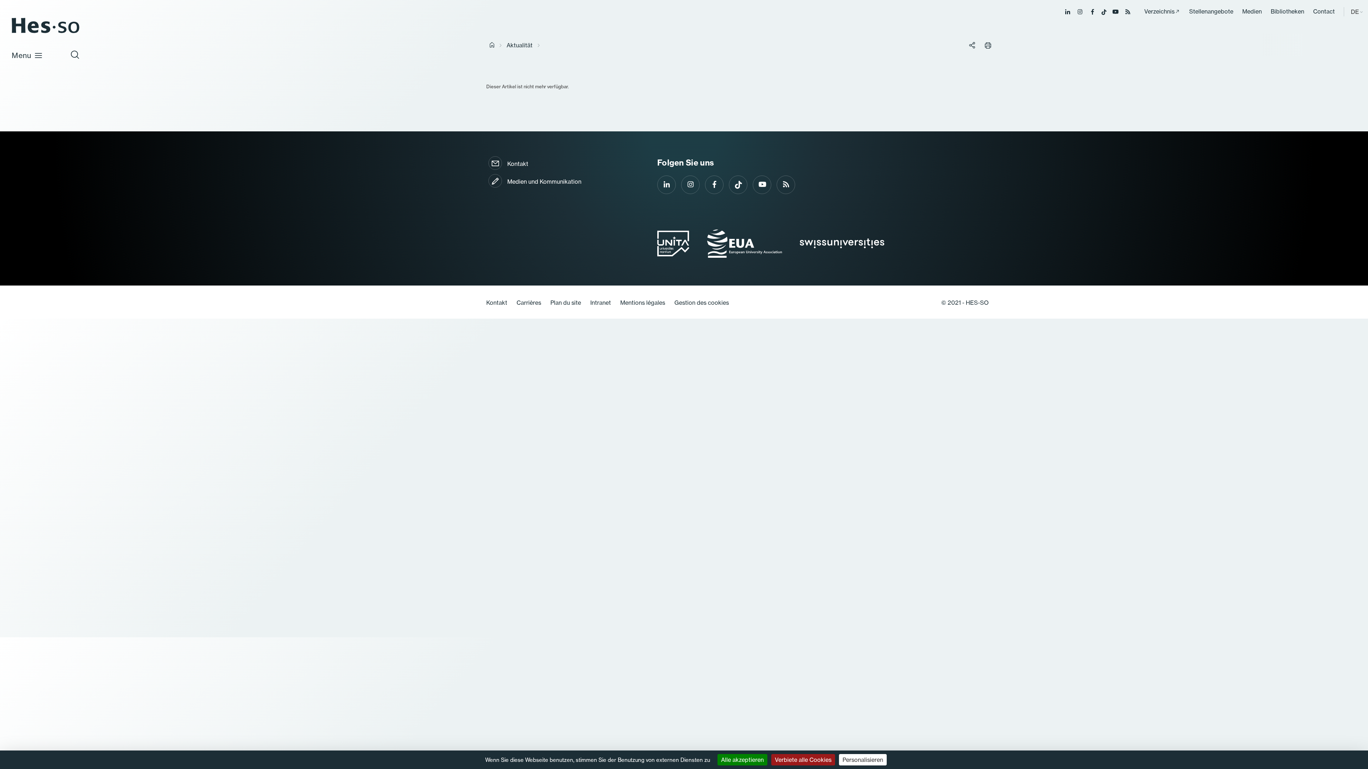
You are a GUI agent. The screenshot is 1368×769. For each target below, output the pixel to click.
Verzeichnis (1159, 11)
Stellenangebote (1211, 11)
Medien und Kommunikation (544, 181)
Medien (1252, 11)
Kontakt (517, 164)
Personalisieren (863, 759)
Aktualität (520, 45)
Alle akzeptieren (742, 759)
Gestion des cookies (701, 302)
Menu (21, 55)
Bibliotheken (1287, 11)
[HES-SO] (45, 32)
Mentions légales (642, 302)
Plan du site (565, 302)
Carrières (529, 302)
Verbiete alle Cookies (803, 759)
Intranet (600, 302)
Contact (1324, 11)
